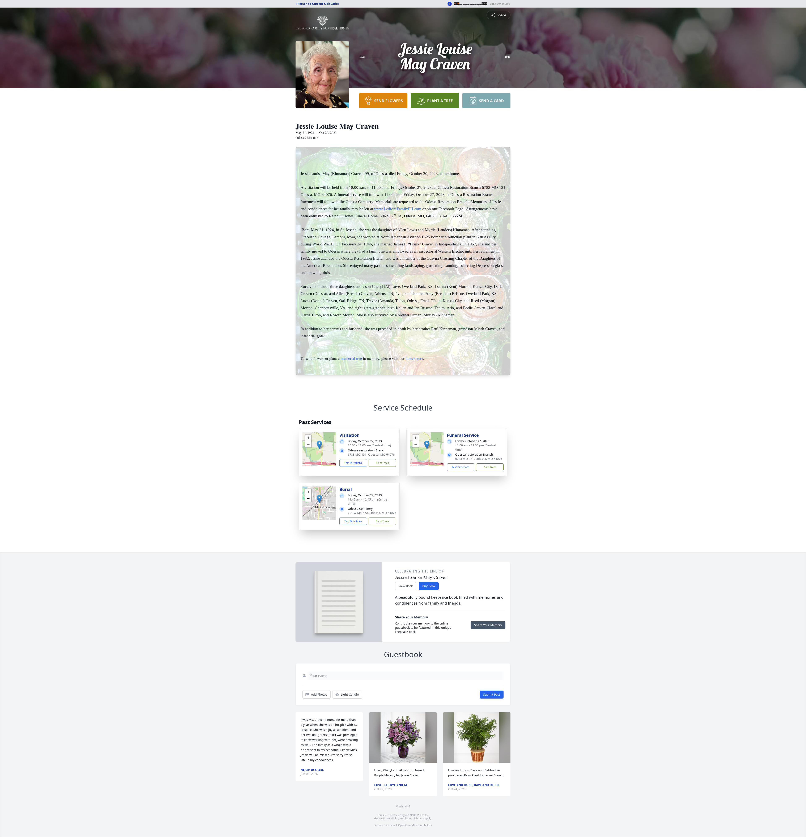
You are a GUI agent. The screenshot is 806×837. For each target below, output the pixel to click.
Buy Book (428, 586)
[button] (319, 445)
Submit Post (491, 694)
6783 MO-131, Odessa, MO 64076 (371, 454)
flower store (414, 358)
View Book (406, 586)
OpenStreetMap (407, 825)
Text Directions (353, 463)
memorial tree (351, 358)
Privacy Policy (391, 818)
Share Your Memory (488, 625)
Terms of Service (414, 818)
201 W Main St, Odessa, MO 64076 (372, 513)
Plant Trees (382, 463)
